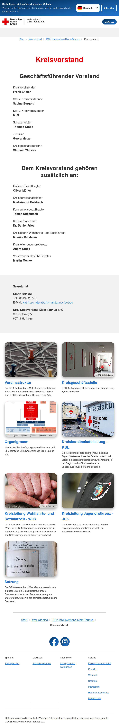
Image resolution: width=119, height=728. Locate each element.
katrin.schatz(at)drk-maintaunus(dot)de (48, 302)
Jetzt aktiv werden (42, 663)
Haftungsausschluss (98, 692)
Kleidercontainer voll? (99, 663)
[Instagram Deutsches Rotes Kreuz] (65, 641)
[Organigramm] (31, 419)
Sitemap (92, 681)
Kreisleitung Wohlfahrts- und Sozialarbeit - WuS (29, 516)
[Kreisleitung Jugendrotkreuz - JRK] (88, 490)
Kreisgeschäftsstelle (79, 382)
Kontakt (92, 669)
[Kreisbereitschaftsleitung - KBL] (88, 419)
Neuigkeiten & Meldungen (67, 665)
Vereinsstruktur (18, 382)
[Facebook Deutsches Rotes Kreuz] (54, 641)
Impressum (94, 686)
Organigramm (16, 441)
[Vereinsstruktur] (31, 359)
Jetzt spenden (12, 663)
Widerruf (92, 675)
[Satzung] (31, 559)
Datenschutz (94, 698)
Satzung (12, 581)
